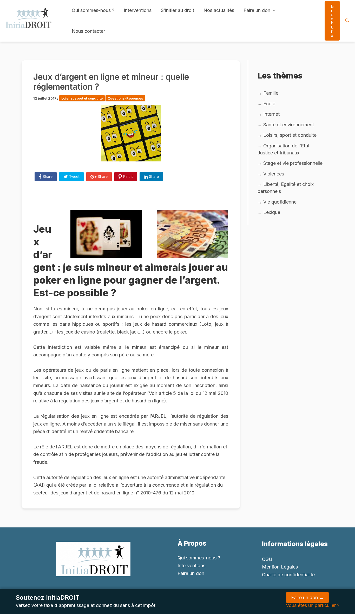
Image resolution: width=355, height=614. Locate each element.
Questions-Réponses (125, 98)
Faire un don (257, 10)
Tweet (74, 176)
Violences (273, 174)
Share (47, 176)
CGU (267, 559)
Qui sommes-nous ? (93, 10)
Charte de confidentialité (288, 574)
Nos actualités (218, 10)
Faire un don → (307, 597)
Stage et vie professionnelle (293, 163)
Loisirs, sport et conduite (82, 98)
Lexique (271, 212)
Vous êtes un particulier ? (312, 605)
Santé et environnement (288, 124)
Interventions (138, 10)
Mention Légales (280, 567)
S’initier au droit (177, 10)
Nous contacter (88, 31)
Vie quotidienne (280, 202)
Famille (270, 93)
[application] (273, 10)
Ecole (269, 103)
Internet (271, 114)
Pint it (128, 176)
